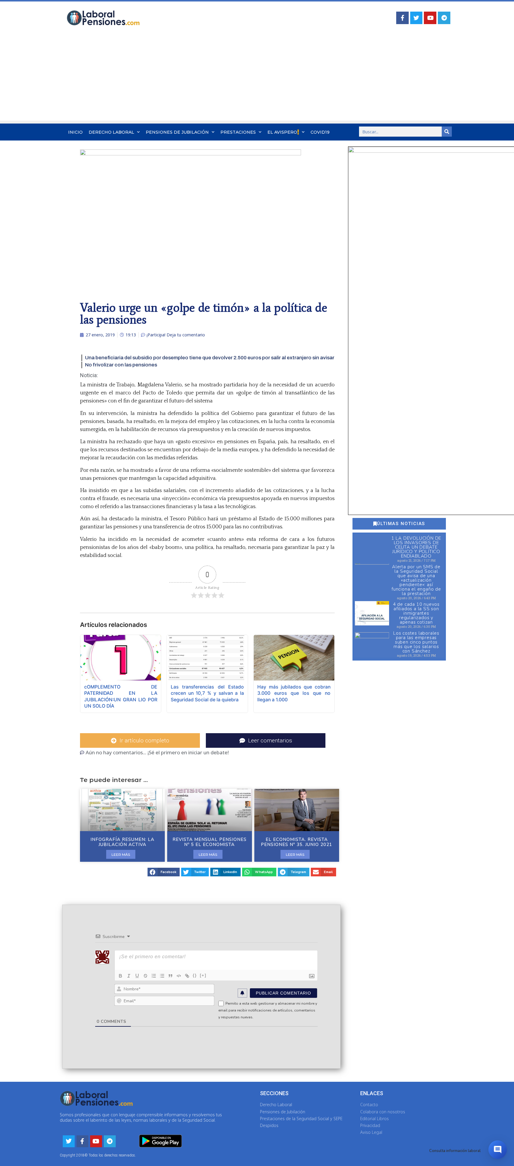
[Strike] (145, 975)
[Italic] (129, 975)
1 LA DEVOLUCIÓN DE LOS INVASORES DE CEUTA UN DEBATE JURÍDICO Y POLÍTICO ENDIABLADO (416, 547)
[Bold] (120, 975)
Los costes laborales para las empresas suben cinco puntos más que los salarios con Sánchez (416, 642)
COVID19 (320, 132)
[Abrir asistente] (497, 1149)
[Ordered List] (154, 975)
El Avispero (282, 132)
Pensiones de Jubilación (177, 132)
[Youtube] (430, 18)
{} (195, 975)
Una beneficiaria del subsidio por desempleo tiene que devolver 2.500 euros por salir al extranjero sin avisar (209, 357)
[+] (203, 975)
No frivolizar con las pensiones (121, 365)
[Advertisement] (257, 79)
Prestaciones (238, 132)
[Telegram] (444, 18)
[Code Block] (179, 975)
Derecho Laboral (111, 132)
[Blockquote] (170, 975)
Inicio (75, 132)
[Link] (187, 975)
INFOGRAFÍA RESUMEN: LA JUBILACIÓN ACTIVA (122, 841)
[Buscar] (447, 132)
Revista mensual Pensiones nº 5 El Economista (210, 841)
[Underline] (137, 975)
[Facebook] (402, 18)
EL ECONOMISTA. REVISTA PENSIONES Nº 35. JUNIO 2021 (296, 841)
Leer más (121, 854)
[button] (164, 872)
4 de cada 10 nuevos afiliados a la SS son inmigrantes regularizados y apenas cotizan (416, 613)
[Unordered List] (162, 975)
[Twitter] (416, 18)
